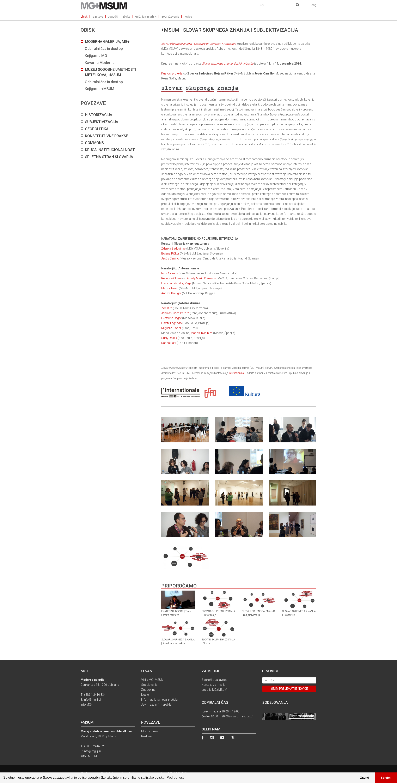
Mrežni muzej (149, 731)
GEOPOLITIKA (97, 129)
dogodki (113, 16)
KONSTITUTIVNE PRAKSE (106, 136)
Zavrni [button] (364, 777)
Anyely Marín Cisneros (201, 278)
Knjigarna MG (96, 55)
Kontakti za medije (213, 684)
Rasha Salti (168, 343)
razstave (97, 16)
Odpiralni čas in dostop (104, 48)
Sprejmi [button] (386, 777)
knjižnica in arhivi (146, 16)
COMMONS (94, 143)
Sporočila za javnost (215, 679)
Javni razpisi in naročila (156, 704)
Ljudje (145, 694)
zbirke (126, 16)
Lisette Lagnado (171, 323)
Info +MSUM (89, 756)
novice (188, 16)
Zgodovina (148, 689)
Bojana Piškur (170, 253)
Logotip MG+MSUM (214, 689)
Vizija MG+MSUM (152, 679)
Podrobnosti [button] (175, 777)
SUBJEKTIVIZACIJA (101, 122)
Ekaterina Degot (171, 318)
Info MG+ (87, 704)
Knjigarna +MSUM (99, 88)
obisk (84, 16)
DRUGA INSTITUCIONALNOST (110, 150)
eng (313, 5)
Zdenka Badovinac (173, 248)
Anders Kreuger (171, 293)
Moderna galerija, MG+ (107, 41)
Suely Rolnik (169, 338)
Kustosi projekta (172, 73)
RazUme (146, 736)
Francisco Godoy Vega (176, 283)
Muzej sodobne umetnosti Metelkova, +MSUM (110, 72)
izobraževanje (170, 16)
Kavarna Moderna (100, 62)
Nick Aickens (169, 273)
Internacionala (236, 373)
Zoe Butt (166, 308)
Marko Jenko (169, 288)
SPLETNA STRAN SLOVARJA (109, 157)
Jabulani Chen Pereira (175, 313)
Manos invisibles (202, 333)
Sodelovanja (149, 684)
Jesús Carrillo (170, 258)
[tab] (118, 99)
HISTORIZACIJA (98, 115)
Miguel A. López (171, 328)
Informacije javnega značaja (159, 699)
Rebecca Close (171, 278)
